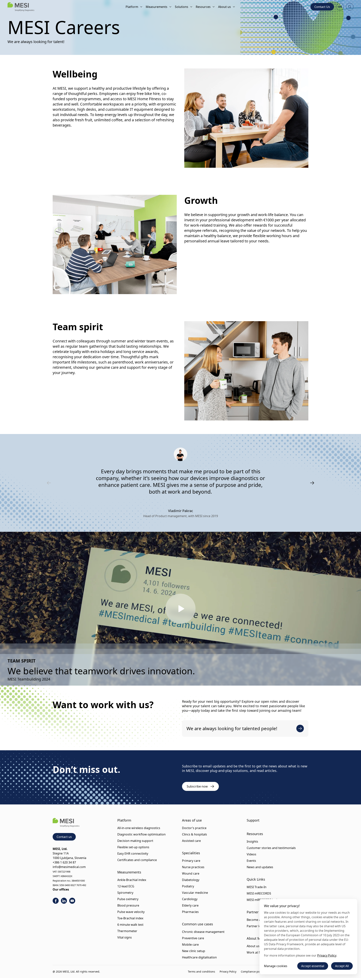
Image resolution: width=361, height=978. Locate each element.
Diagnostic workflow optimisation (141, 834)
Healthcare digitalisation (199, 957)
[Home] (21, 6)
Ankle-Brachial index (131, 880)
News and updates (260, 867)
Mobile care (190, 944)
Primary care (191, 861)
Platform (132, 7)
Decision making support (135, 841)
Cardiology (189, 899)
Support (253, 820)
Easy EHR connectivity (132, 853)
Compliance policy (252, 971)
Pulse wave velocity (131, 912)
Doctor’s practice (194, 828)
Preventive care (193, 938)
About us (224, 7)
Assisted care (191, 841)
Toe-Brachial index (130, 918)
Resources (203, 7)
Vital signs (124, 937)
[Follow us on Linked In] (64, 901)
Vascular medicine (195, 893)
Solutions (181, 7)
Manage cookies (275, 966)
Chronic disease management (203, 932)
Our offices (61, 889)
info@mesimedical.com (69, 867)
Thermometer (127, 931)
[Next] (312, 483)
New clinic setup (193, 951)
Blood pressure (128, 905)
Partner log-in (256, 926)
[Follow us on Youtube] (72, 901)
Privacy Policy (228, 971)
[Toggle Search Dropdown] (349, 7)
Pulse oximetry (127, 899)
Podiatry (188, 886)
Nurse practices (193, 867)
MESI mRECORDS (259, 893)
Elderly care (190, 905)
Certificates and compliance (137, 860)
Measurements (156, 7)
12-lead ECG (125, 886)
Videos (251, 854)
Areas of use (192, 820)
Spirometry (125, 893)
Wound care (190, 873)
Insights (252, 841)
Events (251, 861)
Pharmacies (190, 912)
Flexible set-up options (133, 847)
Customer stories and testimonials (271, 848)
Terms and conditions (201, 971)
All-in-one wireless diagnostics (138, 828)
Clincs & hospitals (194, 834)
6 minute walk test (130, 925)
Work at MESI (256, 952)
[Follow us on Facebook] (56, 901)
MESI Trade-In (256, 887)
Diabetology (190, 880)
